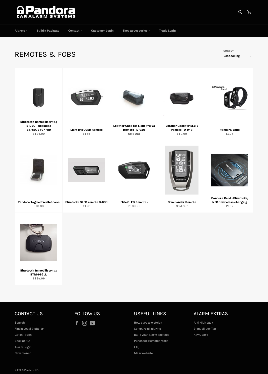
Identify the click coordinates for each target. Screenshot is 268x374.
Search (20, 322)
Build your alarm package (151, 335)
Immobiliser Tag (205, 328)
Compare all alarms (147, 328)
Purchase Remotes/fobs (151, 341)
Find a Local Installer (29, 328)
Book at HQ (22, 341)
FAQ (136, 347)
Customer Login (102, 30)
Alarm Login (23, 347)
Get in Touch (23, 335)
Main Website (143, 353)
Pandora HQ (31, 370)
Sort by (228, 50)
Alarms (20, 30)
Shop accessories (135, 30)
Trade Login (167, 30)
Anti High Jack (203, 322)
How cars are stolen (148, 322)
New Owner (23, 353)
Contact (74, 30)
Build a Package (48, 30)
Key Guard (201, 335)
